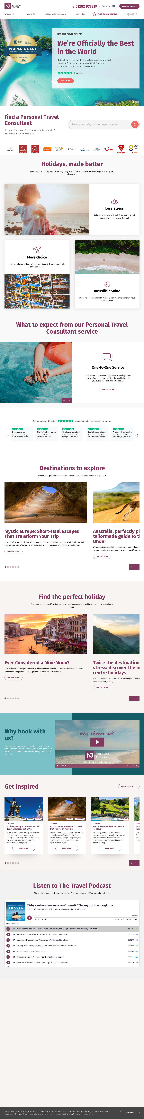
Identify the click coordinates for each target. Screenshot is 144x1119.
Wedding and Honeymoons (55, 14)
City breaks (36, 1075)
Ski (33, 1079)
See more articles (129, 787)
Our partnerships (93, 1082)
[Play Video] (57, 766)
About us (117, 1072)
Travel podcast (65, 1075)
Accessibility (119, 1085)
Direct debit (91, 1079)
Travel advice (92, 1085)
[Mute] (128, 766)
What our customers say (13, 1079)
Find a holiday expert (12, 1072)
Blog (61, 1072)
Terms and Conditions (123, 1023)
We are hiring (119, 1075)
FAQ (88, 1072)
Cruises (35, 1072)
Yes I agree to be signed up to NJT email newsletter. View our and (109, 1024)
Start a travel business (123, 1079)
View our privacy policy (85, 1114)
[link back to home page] (12, 1054)
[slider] (95, 766)
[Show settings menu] (132, 766)
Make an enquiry (10, 1082)
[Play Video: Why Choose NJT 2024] (97, 742)
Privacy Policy (119, 1082)
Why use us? (8, 1075)
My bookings (81, 14)
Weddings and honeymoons (42, 1082)
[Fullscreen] (137, 766)
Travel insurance (93, 1075)
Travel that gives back (67, 1079)
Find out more (108, 390)
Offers (34, 1085)
